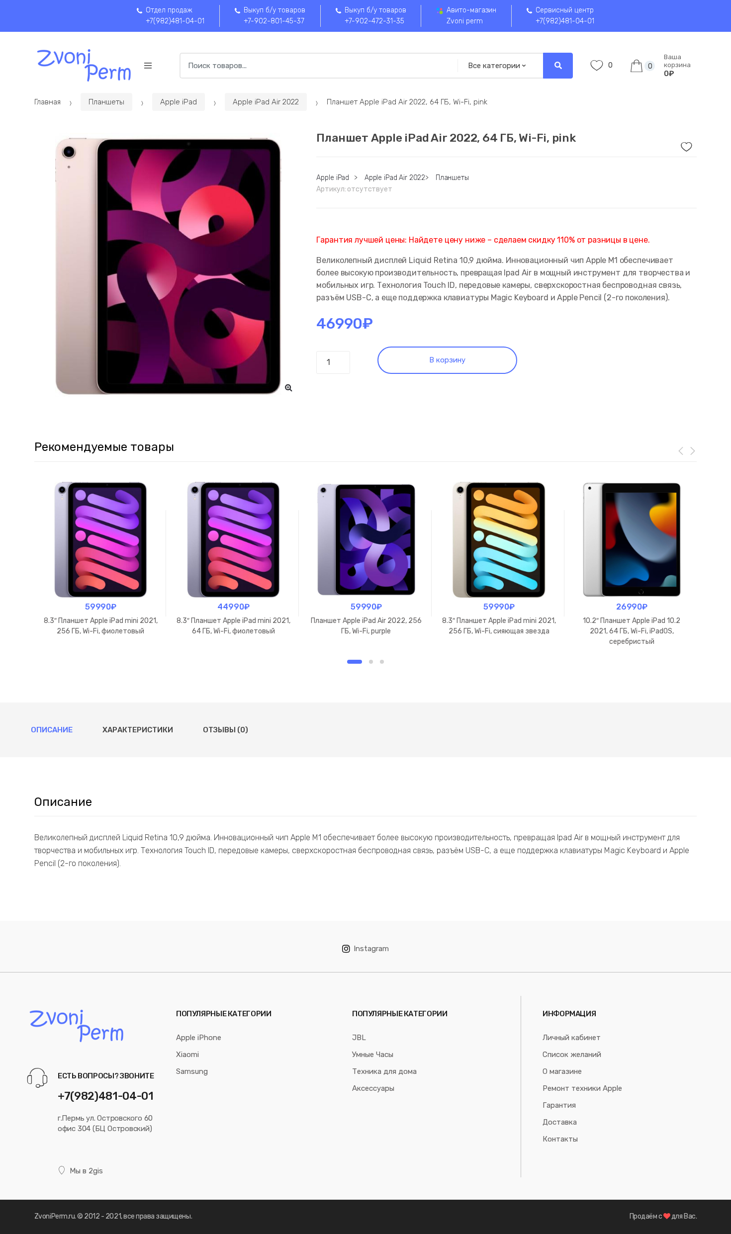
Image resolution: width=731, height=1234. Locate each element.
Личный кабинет (572, 1037)
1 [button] (354, 662)
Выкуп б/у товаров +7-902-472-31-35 (375, 15)
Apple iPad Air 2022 (266, 101)
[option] (168, 266)
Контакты (560, 1139)
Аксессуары (373, 1088)
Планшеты (106, 101)
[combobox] (316, 66)
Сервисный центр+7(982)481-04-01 (565, 15)
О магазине (562, 1071)
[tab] (52, 730)
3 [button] (382, 662)
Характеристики (137, 729)
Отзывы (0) (225, 729)
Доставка (560, 1122)
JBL (359, 1037)
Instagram (371, 948)
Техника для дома (384, 1071)
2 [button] (371, 662)
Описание (52, 729)
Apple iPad (178, 101)
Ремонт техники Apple (582, 1088)
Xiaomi (187, 1054)
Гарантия (559, 1105)
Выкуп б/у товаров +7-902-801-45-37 (274, 15)
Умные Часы (372, 1054)
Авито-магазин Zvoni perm (471, 15)
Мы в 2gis (86, 1170)
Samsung (192, 1071)
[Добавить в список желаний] (685, 144)
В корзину (447, 359)
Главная (47, 101)
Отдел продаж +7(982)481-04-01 (175, 15)
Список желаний (572, 1054)
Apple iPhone (198, 1037)
